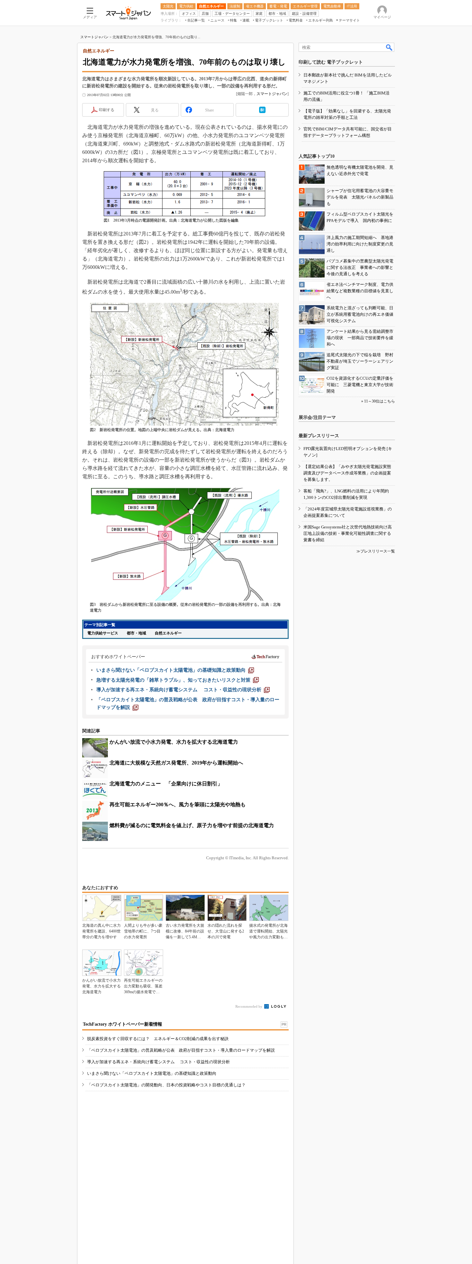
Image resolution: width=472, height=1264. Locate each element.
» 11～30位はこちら (378, 401)
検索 (389, 47)
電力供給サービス (102, 633)
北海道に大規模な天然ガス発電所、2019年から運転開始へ (176, 762)
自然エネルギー (168, 633)
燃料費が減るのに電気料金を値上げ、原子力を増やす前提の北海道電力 (191, 825)
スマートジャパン (94, 37)
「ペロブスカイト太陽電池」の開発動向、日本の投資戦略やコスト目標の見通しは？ (166, 1085)
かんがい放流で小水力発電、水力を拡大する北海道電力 (173, 742)
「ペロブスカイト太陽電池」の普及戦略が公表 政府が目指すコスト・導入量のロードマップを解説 (181, 1050)
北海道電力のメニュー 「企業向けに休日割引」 (166, 783)
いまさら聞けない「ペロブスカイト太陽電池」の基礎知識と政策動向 (151, 1073)
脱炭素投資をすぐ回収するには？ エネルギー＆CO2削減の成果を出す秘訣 (158, 1038)
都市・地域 (136, 633)
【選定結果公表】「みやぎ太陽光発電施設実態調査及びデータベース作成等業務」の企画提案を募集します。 (347, 473)
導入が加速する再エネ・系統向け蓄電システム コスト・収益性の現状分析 (158, 1061)
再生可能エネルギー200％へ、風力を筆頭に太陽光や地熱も (177, 804)
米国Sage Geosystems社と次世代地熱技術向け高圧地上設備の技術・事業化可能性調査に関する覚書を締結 (347, 533)
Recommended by (249, 1006)
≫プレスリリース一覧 (375, 551)
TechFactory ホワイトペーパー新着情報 (122, 1024)
